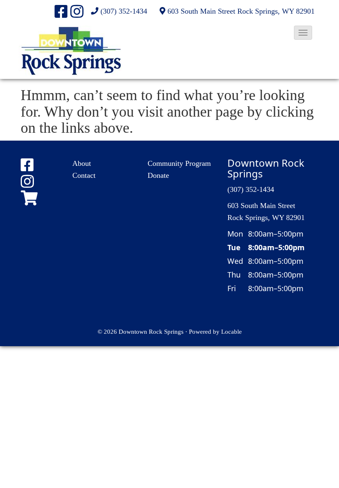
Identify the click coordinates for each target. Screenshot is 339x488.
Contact (83, 175)
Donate (158, 175)
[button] (303, 33)
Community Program (179, 163)
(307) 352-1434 (123, 11)
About (81, 163)
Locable (231, 331)
